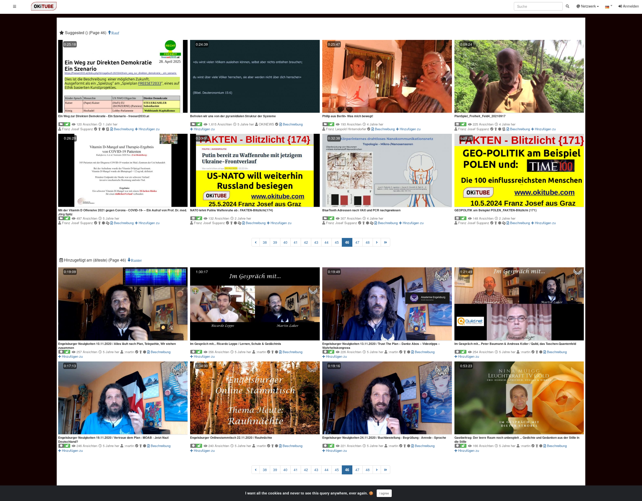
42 (306, 242)
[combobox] (608, 7)
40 (285, 242)
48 (368, 242)
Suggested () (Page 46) (85, 32)
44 (327, 242)
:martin (129, 351)
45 (337, 242)
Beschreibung (123, 129)
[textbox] (608, 7)
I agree (384, 493)
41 (296, 242)
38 (265, 242)
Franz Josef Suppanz (78, 129)
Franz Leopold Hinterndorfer (346, 129)
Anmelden (630, 6)
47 (357, 242)
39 (275, 242)
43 (316, 242)
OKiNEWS (267, 124)
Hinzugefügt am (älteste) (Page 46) (95, 260)
